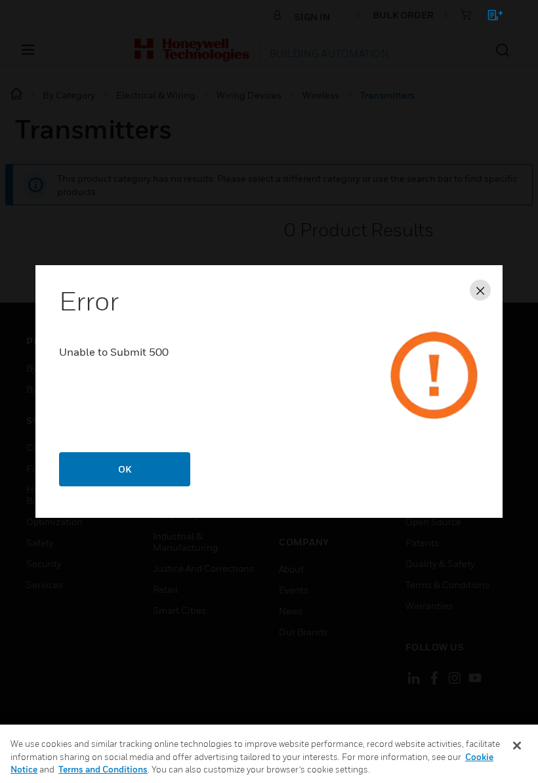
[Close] (517, 745)
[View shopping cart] (489, 17)
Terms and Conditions (103, 769)
